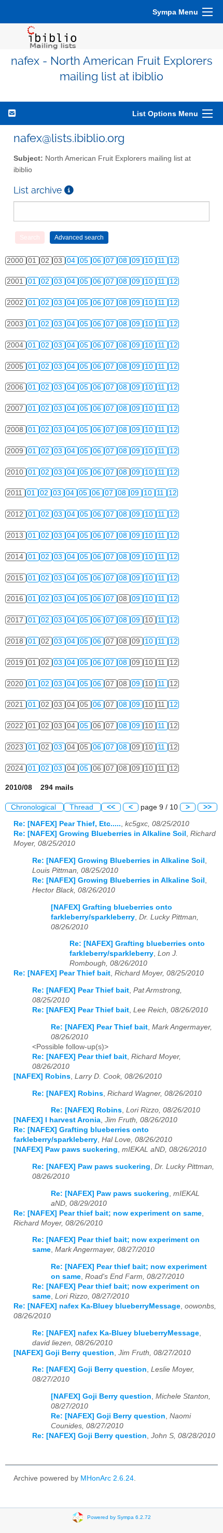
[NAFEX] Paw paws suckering (65, 1149)
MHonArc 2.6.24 (107, 1478)
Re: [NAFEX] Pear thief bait (79, 1057)
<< (111, 807)
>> (207, 807)
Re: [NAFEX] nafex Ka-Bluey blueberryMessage (96, 1306)
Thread (82, 807)
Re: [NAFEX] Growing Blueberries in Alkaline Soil (99, 834)
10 (150, 260)
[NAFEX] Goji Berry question (63, 1353)
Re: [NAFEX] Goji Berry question (89, 1369)
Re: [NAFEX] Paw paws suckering (91, 1166)
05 (85, 260)
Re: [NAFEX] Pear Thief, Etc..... (67, 824)
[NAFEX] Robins (42, 1076)
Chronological (34, 807)
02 (46, 281)
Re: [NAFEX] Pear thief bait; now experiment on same (107, 1213)
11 (162, 260)
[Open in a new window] (69, 190)
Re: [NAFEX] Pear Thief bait (61, 973)
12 (174, 260)
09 (137, 260)
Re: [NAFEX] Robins (67, 1093)
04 (72, 260)
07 (111, 260)
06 (98, 260)
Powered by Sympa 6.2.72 (119, 1517)
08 (124, 260)
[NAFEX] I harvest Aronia (57, 1120)
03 (59, 281)
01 (33, 281)
